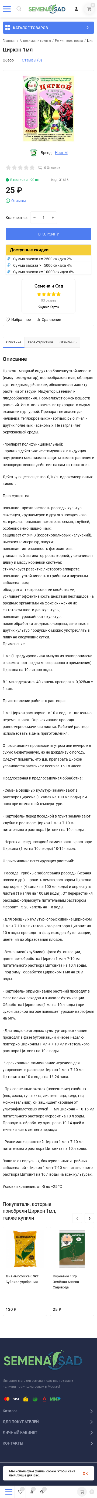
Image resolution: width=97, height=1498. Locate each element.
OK (85, 1473)
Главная (9, 40)
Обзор (8, 60)
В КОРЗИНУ (48, 234)
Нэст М (61, 153)
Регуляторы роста (69, 40)
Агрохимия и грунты (35, 40)
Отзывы (18, 201)
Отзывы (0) (32, 60)
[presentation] (77, 1218)
